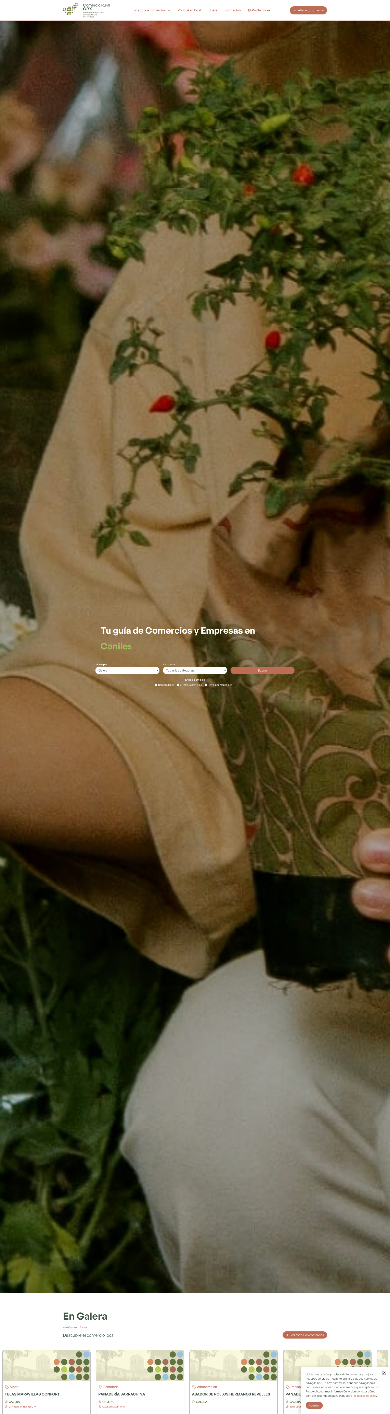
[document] (195, 707)
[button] (384, 1372)
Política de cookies (364, 1395)
